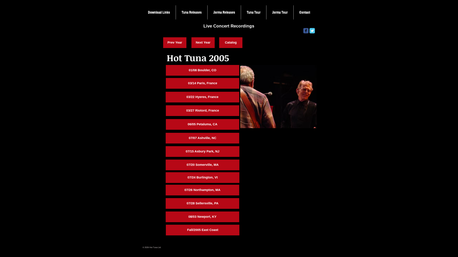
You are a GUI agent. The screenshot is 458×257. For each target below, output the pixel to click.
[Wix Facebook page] (306, 30)
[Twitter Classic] (312, 30)
